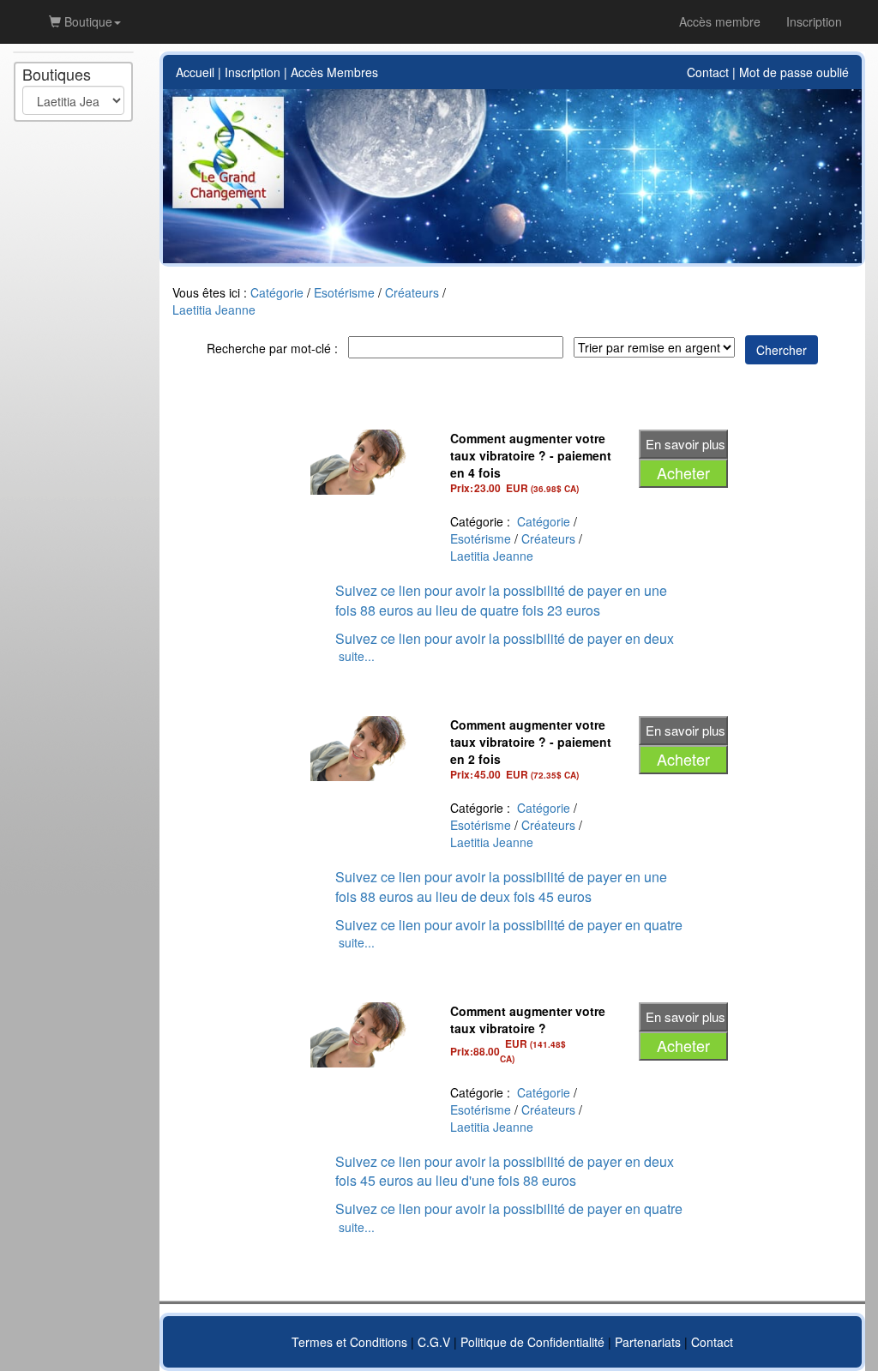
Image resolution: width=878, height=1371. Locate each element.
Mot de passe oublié (794, 72)
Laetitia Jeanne (214, 309)
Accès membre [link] (720, 21)
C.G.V (434, 1341)
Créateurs (412, 292)
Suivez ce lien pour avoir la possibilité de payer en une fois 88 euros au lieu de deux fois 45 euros (501, 886)
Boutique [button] (86, 21)
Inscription (252, 72)
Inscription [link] (814, 21)
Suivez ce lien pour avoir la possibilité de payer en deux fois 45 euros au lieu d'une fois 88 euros (504, 1171)
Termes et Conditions (349, 1341)
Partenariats (648, 1341)
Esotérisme (344, 292)
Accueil (195, 72)
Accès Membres (334, 72)
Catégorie (277, 292)
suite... (357, 655)
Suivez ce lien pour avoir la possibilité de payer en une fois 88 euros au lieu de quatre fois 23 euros (501, 600)
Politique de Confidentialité (532, 1341)
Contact (708, 72)
